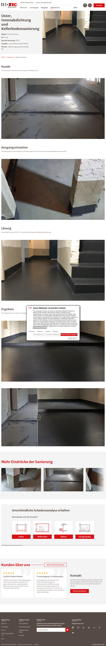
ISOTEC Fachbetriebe (26, 2)
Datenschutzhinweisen (39, 328)
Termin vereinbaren (79, 591)
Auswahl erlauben (52, 334)
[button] (21, 479)
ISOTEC (3, 57)
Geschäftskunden (24, 627)
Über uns (4, 623)
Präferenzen (40, 331)
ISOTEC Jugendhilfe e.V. (7, 634)
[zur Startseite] (9, 5)
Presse (3, 630)
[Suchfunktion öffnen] (90, 5)
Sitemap (36, 644)
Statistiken (47, 331)
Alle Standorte (23, 623)
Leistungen (4, 627)
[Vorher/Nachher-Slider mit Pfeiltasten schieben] (53, 417)
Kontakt (99, 5)
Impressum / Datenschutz (25, 644)
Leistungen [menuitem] (34, 8)
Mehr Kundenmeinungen (55, 565)
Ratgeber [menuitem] (44, 8)
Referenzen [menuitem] (55, 8)
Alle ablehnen (39, 334)
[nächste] (102, 479)
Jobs (75, 8)
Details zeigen (72, 338)
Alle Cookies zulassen (69, 334)
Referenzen (10, 57)
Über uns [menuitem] (23, 8)
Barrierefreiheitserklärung (8, 644)
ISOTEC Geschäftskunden (44, 2)
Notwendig (32, 331)
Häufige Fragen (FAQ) (24, 631)
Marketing (55, 331)
